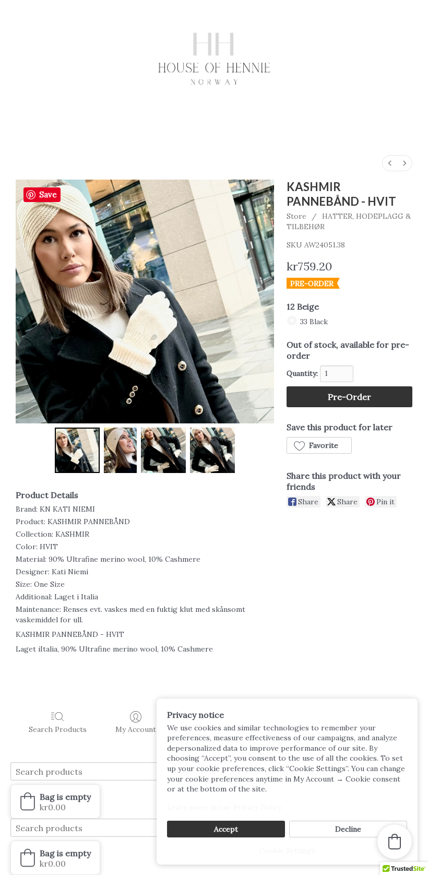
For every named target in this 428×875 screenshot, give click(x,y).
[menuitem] (390, 163)
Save (48, 194)
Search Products (58, 729)
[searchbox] (101, 771)
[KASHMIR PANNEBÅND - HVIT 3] (212, 450)
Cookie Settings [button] (287, 850)
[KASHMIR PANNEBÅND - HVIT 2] (163, 450)
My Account (135, 729)
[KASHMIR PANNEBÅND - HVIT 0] (77, 450)
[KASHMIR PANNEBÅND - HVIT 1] (120, 450)
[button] (319, 445)
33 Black (314, 321)
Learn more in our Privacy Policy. (224, 807)
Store (296, 216)
